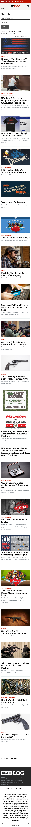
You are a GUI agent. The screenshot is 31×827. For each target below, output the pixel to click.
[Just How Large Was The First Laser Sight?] (15, 721)
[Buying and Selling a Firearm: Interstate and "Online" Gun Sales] (15, 292)
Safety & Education (6, 167)
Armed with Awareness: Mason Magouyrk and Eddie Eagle (14, 593)
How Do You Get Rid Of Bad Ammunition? (14, 701)
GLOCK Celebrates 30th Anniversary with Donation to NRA (15, 485)
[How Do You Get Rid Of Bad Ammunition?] (15, 687)
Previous (5, 758)
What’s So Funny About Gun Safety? (14, 520)
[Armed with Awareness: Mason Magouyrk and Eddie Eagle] (15, 577)
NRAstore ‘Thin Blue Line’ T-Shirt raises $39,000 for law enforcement (14, 61)
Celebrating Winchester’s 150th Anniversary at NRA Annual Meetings (15, 433)
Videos (3, 200)
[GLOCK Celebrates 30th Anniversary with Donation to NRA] (15, 470)
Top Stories (4, 56)
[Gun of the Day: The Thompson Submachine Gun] (15, 617)
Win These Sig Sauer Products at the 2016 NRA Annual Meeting (15, 665)
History (3, 374)
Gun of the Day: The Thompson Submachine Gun (14, 632)
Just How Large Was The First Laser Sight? (15, 735)
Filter (5, 26)
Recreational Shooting (8, 697)
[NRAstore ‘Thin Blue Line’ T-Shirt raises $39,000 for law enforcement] (15, 46)
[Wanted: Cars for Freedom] (15, 189)
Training (12, 93)
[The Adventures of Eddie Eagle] (15, 225)
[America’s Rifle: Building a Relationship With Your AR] (15, 329)
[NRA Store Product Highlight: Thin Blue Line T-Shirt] (15, 124)
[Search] (28, 6)
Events (9, 480)
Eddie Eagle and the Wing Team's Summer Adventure (13, 171)
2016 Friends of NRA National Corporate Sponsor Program (14, 553)
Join (12, 1)
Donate (21, 1)
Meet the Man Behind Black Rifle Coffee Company (14, 274)
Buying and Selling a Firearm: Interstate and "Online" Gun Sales (14, 307)
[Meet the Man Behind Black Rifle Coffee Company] (15, 257)
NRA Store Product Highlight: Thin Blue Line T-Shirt (15, 134)
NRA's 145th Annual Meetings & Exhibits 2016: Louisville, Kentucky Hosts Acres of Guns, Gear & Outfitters (15, 452)
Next (16, 758)
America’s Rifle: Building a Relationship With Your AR (13, 343)
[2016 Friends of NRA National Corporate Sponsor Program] (15, 543)
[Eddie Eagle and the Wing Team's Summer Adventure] (15, 157)
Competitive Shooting (7, 96)
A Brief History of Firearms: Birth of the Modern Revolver (14, 377)
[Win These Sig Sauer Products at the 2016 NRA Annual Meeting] (15, 650)
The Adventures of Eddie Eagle (15, 237)
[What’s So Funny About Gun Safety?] (15, 506)
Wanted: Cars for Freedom (13, 202)
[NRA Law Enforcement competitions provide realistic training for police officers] (15, 83)
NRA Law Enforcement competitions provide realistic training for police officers (15, 100)
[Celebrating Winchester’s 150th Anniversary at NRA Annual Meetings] (15, 422)
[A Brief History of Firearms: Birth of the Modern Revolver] (15, 363)
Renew (16, 1)
